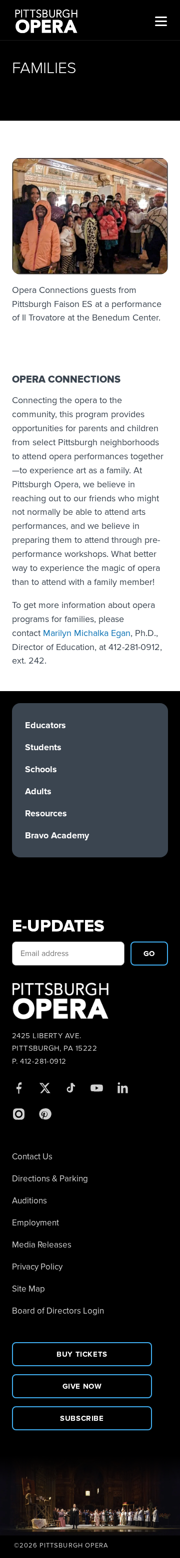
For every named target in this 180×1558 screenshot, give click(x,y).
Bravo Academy (57, 835)
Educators (45, 725)
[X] (44, 1088)
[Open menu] (161, 20)
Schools (41, 769)
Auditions (29, 1200)
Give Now (82, 1386)
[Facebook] (18, 1088)
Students (43, 747)
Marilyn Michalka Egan (86, 633)
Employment (35, 1222)
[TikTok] (70, 1088)
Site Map (28, 1289)
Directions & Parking (50, 1178)
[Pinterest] (44, 1114)
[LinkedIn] (122, 1088)
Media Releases (42, 1244)
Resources (46, 813)
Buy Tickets (82, 1354)
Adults (38, 791)
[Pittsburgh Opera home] (50, 20)
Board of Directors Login (58, 1311)
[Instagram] (18, 1114)
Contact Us (32, 1156)
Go (149, 953)
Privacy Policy (37, 1267)
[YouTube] (96, 1088)
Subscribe (82, 1418)
